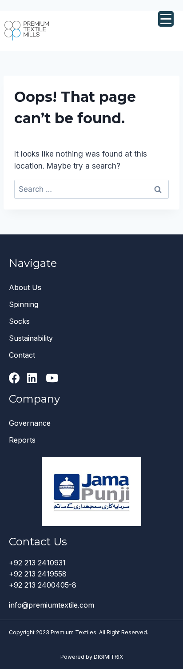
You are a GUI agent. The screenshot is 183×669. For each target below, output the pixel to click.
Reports (22, 439)
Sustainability (31, 338)
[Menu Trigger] (166, 19)
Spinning (23, 304)
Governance (30, 423)
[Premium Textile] (26, 30)
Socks (19, 321)
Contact (22, 355)
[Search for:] (91, 189)
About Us (25, 287)
